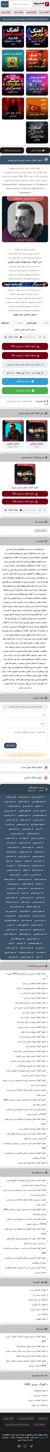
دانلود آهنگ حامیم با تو (36, 1046)
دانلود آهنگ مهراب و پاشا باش (33, 1032)
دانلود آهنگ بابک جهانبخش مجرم (32, 1163)
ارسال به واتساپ (23, 390)
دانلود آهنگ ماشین (33, 777)
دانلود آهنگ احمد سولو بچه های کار (31, 1346)
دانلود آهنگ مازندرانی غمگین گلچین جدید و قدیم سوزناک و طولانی (25, 1155)
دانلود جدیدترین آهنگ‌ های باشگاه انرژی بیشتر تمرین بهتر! (26, 1092)
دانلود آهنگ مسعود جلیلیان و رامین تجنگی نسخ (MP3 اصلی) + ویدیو (26, 1363)
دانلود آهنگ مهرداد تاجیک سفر (33, 1017)
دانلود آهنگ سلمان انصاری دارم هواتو (25, 160)
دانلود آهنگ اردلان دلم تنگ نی (33, 993)
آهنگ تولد (6, 12)
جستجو (5, 4)
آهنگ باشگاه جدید (38, 1290)
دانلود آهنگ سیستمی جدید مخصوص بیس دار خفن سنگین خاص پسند (24, 1083)
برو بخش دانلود (10, 150)
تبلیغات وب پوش (39, 1405)
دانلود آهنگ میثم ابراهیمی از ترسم (31, 988)
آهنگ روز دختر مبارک (37, 1300)
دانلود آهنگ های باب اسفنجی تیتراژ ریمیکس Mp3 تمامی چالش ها (25, 1102)
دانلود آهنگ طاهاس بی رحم (34, 983)
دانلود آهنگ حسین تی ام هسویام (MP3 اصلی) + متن (26, 976)
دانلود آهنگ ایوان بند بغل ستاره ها (31, 1022)
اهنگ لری (42, 1314)
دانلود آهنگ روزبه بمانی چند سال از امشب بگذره (26, 1351)
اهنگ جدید (36, 373)
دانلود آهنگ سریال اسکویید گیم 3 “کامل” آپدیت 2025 (25, 1339)
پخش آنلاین (36, 150)
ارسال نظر (10, 745)
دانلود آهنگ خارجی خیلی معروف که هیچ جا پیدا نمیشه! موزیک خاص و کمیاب (26, 1073)
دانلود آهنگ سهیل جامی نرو (34, 1012)
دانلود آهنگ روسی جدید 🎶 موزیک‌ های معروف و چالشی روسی (25, 1270)
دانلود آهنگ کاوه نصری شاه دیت (32, 1037)
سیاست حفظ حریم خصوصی (17, 1424)
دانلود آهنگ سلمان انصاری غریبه (25, 487)
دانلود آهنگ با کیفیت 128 (23, 355)
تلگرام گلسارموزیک (26, 1418)
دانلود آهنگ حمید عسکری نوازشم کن (30, 1003)
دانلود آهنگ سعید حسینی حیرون (32, 1027)
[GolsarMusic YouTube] (19, 1446)
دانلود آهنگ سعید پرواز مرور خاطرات (31, 1056)
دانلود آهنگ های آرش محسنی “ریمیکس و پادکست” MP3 (24, 1146)
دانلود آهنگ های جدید (31, 767)
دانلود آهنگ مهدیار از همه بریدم (32, 1129)
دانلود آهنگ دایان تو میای (35, 998)
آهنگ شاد (18, 12)
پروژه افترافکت (40, 1390)
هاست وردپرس (39, 1395)
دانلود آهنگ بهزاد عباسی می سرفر (32, 1041)
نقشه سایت (39, 1424)
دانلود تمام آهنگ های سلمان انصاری (24, 364)
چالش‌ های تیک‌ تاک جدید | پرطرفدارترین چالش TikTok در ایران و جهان (26, 1112)
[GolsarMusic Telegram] (31, 1446)
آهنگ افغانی (41, 1319)
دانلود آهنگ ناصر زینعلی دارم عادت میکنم (28, 1061)
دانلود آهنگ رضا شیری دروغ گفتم (32, 1066)
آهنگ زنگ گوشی (39, 1304)
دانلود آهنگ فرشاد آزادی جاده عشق (31, 1356)
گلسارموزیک (41, 4)
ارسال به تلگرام (23, 381)
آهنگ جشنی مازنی (38, 1309)
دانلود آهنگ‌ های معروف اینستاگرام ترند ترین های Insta (25, 1121)
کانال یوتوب (8, 1418)
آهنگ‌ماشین (31, 12)
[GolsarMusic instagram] (24, 1446)
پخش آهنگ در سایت (37, 1400)
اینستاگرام (43, 1418)
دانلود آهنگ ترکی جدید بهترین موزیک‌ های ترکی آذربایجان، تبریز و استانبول (26, 1136)
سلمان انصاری (40, 530)
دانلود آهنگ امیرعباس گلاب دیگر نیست (29, 1051)
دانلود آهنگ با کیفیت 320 (23, 346)
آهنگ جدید (44, 12)
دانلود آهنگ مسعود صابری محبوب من (30, 1007)
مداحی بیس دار (39, 1295)
